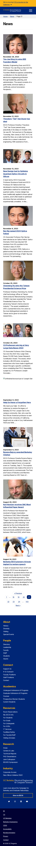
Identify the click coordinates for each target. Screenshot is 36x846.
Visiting (5, 631)
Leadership (7, 647)
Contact (6, 680)
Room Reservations (10, 712)
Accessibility (7, 829)
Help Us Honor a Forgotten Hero (17, 402)
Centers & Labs (8, 751)
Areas (5, 748)
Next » (19, 605)
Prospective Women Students (14, 699)
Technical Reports (9, 754)
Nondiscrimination (9, 832)
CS (4, 814)
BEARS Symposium (10, 762)
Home (5, 16)
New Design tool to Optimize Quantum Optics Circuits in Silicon (15, 174)
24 (19, 602)
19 (18, 597)
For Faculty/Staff (9, 735)
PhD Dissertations (9, 756)
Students (6, 656)
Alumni (5, 659)
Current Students (9, 702)
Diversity (6, 629)
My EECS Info (8, 715)
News (12, 16)
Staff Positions (8, 677)
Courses (6, 696)
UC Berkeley (7, 818)
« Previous (18, 593)
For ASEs (6, 726)
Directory (6, 644)
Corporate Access (9, 772)
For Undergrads (8, 723)
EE (4, 811)
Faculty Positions (9, 675)
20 (24, 597)
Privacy (5, 836)
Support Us (7, 669)
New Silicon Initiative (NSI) (13, 775)
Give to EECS (18, 795)
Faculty (6, 650)
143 (27, 602)
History (5, 626)
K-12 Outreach (8, 672)
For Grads (6, 721)
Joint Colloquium (9, 759)
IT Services (7, 729)
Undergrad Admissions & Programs (15, 690)
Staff (5, 653)
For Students (7, 718)
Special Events (8, 634)
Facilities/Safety (9, 732)
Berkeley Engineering (10, 822)
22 (8, 602)
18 (13, 597)
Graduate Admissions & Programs (15, 693)
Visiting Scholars (9, 738)
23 (14, 602)
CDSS (5, 825)
